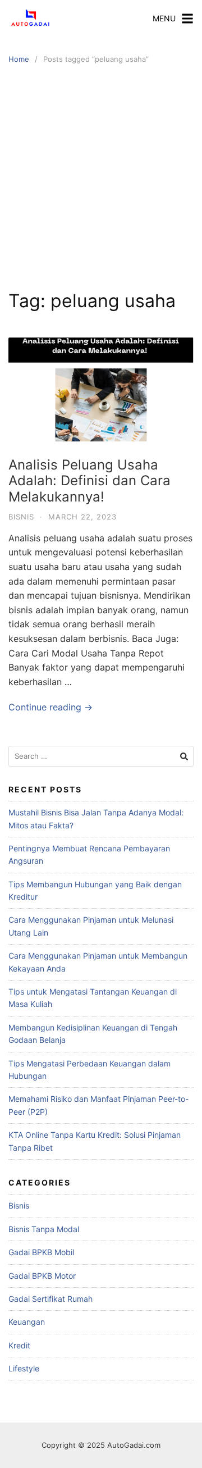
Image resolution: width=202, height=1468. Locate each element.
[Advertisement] (101, 177)
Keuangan (26, 1321)
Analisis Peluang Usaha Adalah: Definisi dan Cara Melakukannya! (89, 481)
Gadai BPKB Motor (42, 1275)
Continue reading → (50, 707)
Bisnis (21, 516)
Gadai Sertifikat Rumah (50, 1298)
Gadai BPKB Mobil (41, 1252)
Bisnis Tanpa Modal (43, 1229)
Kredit (19, 1345)
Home (18, 58)
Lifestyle (23, 1368)
